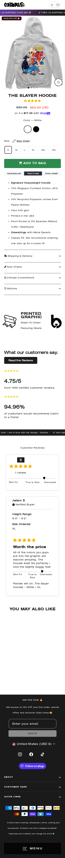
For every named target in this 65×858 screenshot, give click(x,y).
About (8, 777)
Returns (11, 288)
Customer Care (15, 787)
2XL (43, 150)
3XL (54, 150)
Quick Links (12, 797)
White (27, 129)
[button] (32, 100)
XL (33, 150)
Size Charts (14, 266)
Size (17, 140)
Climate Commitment (20, 277)
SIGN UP (32, 733)
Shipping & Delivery (19, 255)
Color (32, 120)
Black (36, 129)
